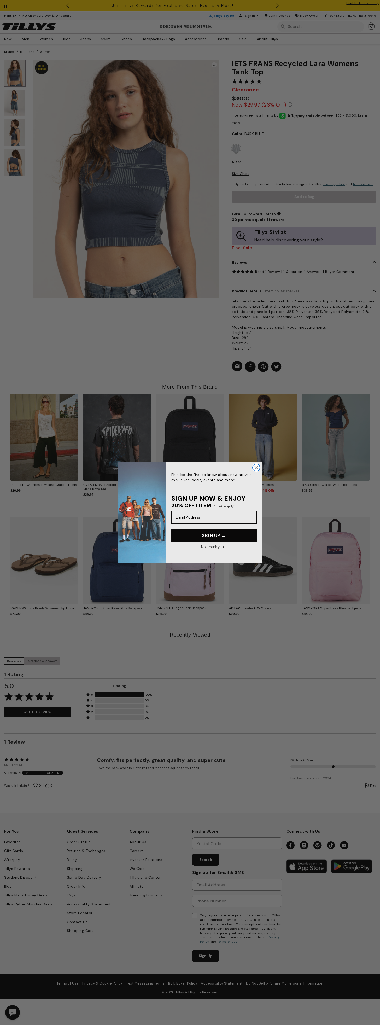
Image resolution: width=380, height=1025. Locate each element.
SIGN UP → (214, 535)
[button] (373, 433)
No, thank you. (212, 547)
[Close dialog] (256, 467)
